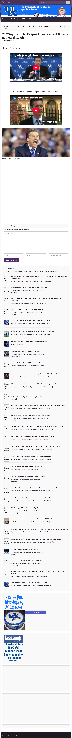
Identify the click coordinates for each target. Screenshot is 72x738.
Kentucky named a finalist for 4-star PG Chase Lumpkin (27, 476)
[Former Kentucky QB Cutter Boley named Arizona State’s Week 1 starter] (7, 500)
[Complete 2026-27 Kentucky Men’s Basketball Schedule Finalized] (7, 584)
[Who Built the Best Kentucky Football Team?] (7, 396)
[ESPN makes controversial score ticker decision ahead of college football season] (7, 386)
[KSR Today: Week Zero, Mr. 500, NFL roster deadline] (7, 311)
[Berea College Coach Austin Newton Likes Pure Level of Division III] (7, 521)
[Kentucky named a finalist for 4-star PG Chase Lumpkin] (7, 478)
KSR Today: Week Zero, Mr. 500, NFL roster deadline (26, 309)
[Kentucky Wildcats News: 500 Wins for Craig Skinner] (7, 365)
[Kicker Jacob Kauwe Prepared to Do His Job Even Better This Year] (7, 322)
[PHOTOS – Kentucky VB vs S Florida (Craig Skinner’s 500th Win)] (7, 343)
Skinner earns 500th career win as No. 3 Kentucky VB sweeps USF (30, 415)
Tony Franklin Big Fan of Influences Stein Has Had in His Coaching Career (32, 331)
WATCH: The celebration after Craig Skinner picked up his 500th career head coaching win (38, 405)
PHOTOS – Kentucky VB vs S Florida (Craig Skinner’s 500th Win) (30, 341)
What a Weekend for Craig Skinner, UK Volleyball (25, 351)
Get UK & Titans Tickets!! (26, 19)
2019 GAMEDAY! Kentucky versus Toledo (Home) (53, 27)
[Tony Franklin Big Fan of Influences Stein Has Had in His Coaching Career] (7, 333)
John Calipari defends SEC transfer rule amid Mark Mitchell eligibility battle (33, 487)
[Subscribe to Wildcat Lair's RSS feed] (3, 2)
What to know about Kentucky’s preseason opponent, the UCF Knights (32, 436)
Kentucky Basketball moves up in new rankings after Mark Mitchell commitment (35, 374)
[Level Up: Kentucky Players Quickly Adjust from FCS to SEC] (7, 289)
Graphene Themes (15, 735)
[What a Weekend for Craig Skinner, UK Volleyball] (7, 353)
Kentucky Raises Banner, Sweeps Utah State (24, 549)
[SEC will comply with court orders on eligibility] (7, 510)
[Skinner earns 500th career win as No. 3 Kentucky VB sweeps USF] (7, 417)
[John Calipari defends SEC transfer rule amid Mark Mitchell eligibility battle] (7, 490)
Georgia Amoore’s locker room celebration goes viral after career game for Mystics (36, 446)
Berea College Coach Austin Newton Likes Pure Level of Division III (31, 519)
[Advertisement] (36, 175)
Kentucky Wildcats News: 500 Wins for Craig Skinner (26, 362)
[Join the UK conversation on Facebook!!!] (6, 2)
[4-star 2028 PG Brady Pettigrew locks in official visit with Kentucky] (7, 458)
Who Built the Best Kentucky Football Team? (24, 394)
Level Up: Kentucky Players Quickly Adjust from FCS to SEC (28, 287)
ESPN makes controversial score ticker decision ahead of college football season (35, 384)
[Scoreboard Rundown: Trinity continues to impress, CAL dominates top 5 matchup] (7, 541)
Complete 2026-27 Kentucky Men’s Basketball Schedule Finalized (30, 582)
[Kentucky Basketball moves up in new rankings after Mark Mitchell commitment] (7, 376)
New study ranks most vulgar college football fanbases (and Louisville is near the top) (37, 426)
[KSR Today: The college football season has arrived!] (7, 562)
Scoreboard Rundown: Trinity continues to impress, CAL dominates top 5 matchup (36, 539)
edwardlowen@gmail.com (10, 40)
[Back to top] (67, 733)
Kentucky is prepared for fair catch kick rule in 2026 (26, 466)
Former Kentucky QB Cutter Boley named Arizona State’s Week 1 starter (33, 498)
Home (3, 19)
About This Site (11, 19)
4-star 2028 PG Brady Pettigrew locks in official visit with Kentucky (31, 456)
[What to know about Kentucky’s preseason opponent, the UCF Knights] (7, 438)
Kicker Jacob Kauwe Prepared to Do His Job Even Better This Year (30, 320)
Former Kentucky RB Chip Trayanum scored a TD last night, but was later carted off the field (39, 529)
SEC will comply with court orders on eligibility (24, 508)
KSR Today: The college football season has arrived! (26, 560)
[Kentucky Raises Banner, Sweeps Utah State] (7, 551)
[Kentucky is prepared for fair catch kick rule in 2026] (7, 468)
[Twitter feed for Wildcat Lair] (9, 2)
